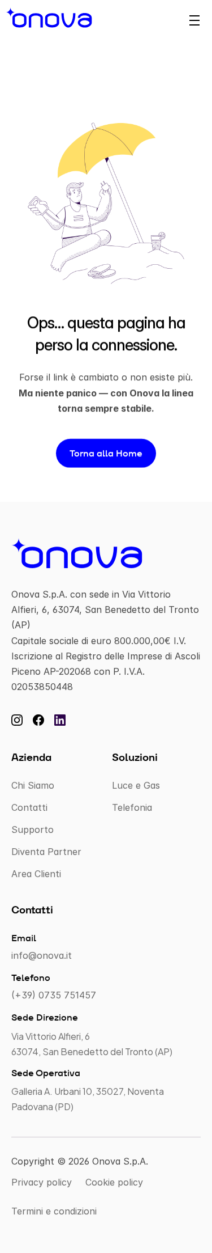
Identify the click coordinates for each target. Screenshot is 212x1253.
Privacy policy (41, 1182)
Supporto (32, 829)
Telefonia (132, 806)
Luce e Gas (136, 784)
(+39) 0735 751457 (53, 995)
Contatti (29, 806)
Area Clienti (36, 873)
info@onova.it (41, 955)
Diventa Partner (46, 851)
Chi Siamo (32, 784)
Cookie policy (114, 1182)
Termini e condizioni (54, 1211)
